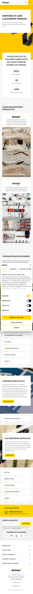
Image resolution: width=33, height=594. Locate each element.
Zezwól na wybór (16, 322)
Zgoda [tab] (4, 269)
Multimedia (7, 342)
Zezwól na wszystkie (16, 317)
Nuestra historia (9, 485)
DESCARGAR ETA (8, 401)
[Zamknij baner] (30, 264)
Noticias (7, 472)
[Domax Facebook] (7, 536)
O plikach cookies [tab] (25, 269)
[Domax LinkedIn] (16, 536)
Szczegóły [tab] (13, 269)
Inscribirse (25, 523)
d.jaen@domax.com (16, 586)
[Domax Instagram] (21, 536)
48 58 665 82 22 (16, 582)
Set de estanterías (9, 355)
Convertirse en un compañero (13, 335)
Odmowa (16, 327)
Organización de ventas (11, 348)
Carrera (6, 498)
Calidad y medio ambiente (12, 492)
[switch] (29, 301)
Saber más (9, 453)
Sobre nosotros (9, 479)
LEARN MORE (8, 36)
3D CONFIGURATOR (10, 31)
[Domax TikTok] (26, 536)
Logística (7, 361)
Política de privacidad (16, 528)
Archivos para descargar (12, 418)
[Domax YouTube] (11, 536)
